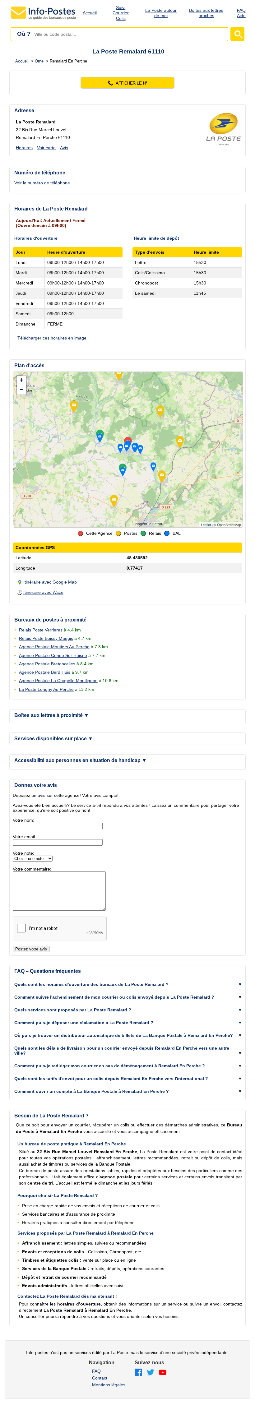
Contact (99, 1377)
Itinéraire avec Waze (43, 592)
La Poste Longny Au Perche (46, 689)
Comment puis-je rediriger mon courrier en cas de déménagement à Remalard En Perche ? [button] (109, 1065)
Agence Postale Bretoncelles (47, 663)
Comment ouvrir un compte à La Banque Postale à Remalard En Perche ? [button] (91, 1091)
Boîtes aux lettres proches (206, 13)
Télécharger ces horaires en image (51, 337)
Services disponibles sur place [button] (53, 738)
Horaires (24, 147)
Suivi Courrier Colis (121, 13)
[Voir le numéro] (127, 83)
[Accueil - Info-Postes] (44, 19)
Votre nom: (23, 820)
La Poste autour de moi (161, 13)
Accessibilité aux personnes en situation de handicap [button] (80, 760)
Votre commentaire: (32, 869)
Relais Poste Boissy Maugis (46, 638)
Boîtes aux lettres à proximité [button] (51, 715)
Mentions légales (108, 1384)
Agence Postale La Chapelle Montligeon (58, 680)
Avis (64, 147)
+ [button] (22, 380)
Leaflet (206, 525)
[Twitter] (150, 1373)
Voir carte (46, 147)
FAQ (96, 1371)
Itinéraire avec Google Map (50, 582)
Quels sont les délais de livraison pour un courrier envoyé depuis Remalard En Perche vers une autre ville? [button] (121, 1051)
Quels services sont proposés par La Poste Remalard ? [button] (72, 1009)
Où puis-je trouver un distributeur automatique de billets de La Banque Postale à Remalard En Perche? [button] (123, 1035)
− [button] (22, 390)
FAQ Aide (241, 13)
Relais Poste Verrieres (41, 629)
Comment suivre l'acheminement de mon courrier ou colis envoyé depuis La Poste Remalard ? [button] (114, 997)
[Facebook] (138, 1373)
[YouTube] (162, 1373)
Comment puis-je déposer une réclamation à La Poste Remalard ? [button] (83, 1022)
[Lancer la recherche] (237, 34)
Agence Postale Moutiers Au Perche (54, 646)
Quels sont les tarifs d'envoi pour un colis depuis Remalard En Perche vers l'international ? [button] (111, 1078)
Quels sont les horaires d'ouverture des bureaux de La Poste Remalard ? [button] (91, 984)
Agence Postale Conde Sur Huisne (53, 655)
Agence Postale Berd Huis (44, 672)
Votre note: (23, 853)
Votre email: (24, 836)
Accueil (90, 12)
